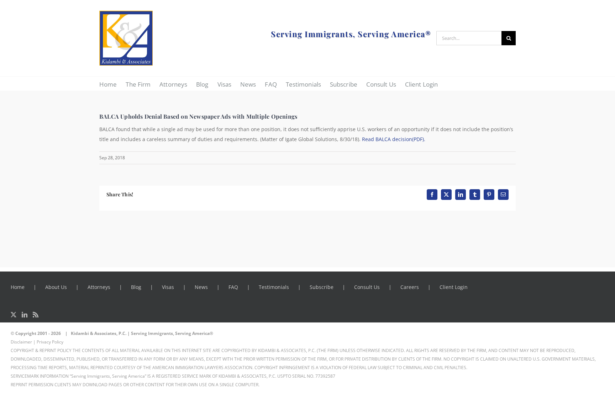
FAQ (233, 287)
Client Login (454, 287)
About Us (56, 287)
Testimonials (274, 287)
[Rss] (35, 314)
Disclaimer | (23, 342)
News (201, 287)
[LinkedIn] (24, 314)
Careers (409, 287)
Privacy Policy (50, 342)
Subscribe (321, 287)
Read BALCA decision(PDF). (393, 139)
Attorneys (99, 287)
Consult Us (367, 287)
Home (18, 287)
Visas (168, 287)
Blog (136, 287)
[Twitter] (13, 314)
